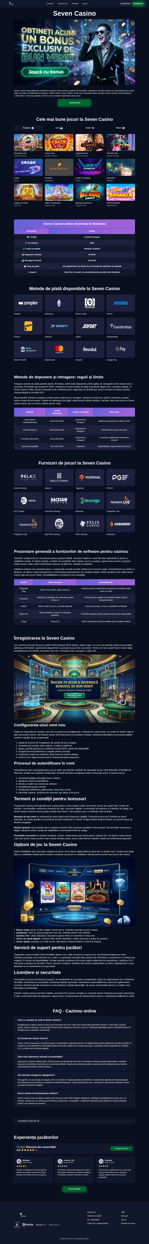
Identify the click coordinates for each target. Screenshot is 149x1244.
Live (57, 128)
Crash (88, 128)
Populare (27, 128)
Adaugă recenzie (121, 1148)
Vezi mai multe (74, 1189)
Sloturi (119, 128)
